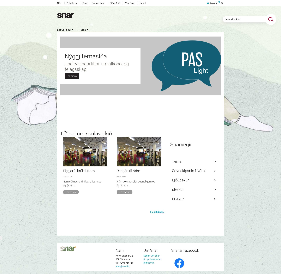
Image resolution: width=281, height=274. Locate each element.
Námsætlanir (98, 3)
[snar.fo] (65, 15)
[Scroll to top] (274, 267)
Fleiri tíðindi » (157, 212)
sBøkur (178, 189)
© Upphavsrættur (152, 259)
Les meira (71, 192)
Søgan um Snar (151, 255)
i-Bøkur (178, 199)
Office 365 (115, 3)
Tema (177, 161)
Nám (59, 3)
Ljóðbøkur (180, 180)
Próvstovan (72, 3)
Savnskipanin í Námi (189, 171)
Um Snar (150, 250)
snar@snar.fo (122, 266)
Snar (85, 3)
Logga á (213, 3)
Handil (142, 3)
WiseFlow (129, 3)
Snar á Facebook (185, 250)
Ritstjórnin (148, 262)
